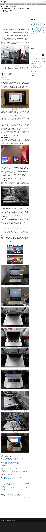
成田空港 (36, 59)
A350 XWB (35, 61)
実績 (34, 58)
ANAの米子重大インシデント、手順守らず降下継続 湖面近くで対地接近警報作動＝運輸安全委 (38, 25)
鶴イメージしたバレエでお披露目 (10, 495)
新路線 (35, 58)
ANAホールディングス (40, 63)
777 (31, 61)
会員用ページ (37, 4)
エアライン (10, 4)
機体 (5, 4)
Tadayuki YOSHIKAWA (5, 11)
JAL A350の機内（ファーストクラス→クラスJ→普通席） (10, 463)
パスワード (35, 1)
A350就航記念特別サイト (5, 456)
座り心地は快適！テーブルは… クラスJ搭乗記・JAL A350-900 (11, 468)
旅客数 (34, 59)
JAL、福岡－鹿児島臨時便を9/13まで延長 (37, 23)
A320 (43, 63)
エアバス (38, 61)
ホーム (2, 4)
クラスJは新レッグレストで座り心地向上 (9, 477)
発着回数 (40, 59)
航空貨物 (39, 67)
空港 (14, 4)
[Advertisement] (38, 12)
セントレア (35, 66)
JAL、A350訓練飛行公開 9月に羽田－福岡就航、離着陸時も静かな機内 (13, 471)
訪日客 (35, 67)
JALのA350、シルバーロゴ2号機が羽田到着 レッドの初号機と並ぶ (12, 487)
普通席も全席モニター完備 (7, 478)
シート (18, 498)
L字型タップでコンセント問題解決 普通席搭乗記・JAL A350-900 (12, 466)
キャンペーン (32, 58)
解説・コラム (31, 4)
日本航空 (25, 498)
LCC (41, 61)
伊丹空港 (37, 58)
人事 (36, 63)
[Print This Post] (28, 497)
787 (40, 61)
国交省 (33, 61)
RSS (33, 75)
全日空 (33, 65)
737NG (37, 67)
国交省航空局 (42, 59)
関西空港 (34, 63)
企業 (26, 4)
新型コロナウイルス (41, 58)
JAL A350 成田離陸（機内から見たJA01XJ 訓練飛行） (10, 462)
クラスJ (16, 498)
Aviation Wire (34, 73)
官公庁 (24, 4)
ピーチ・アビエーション (40, 66)
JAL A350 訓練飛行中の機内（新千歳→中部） (8, 459)
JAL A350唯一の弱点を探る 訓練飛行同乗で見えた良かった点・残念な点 (15, 9)
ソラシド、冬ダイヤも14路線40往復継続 (37, 27)
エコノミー (13, 498)
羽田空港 (39, 65)
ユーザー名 (27, 1)
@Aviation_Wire (34, 71)
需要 (16, 4)
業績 (20, 4)
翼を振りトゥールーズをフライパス (8, 494)
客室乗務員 (33, 67)
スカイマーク (32, 66)
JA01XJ (7, 498)
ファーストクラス (22, 498)
